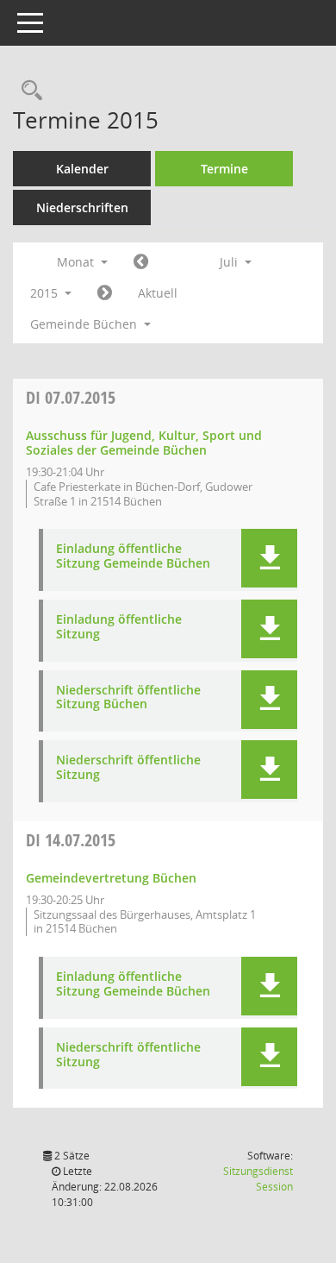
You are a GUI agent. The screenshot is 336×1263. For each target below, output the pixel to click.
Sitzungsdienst (258, 1179)
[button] (269, 558)
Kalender (82, 168)
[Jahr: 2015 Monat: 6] (141, 262)
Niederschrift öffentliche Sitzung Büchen (128, 698)
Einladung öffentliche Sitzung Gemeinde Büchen (133, 556)
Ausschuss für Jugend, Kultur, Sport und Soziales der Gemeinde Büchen (144, 442)
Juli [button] (230, 262)
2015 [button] (45, 293)
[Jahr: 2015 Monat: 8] (104, 293)
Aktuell (157, 293)
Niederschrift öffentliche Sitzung (128, 767)
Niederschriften (82, 207)
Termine (224, 168)
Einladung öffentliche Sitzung (119, 627)
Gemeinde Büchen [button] (85, 324)
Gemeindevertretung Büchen (111, 878)
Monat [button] (77, 262)
